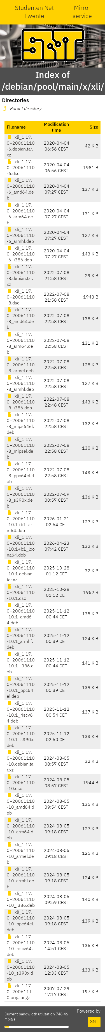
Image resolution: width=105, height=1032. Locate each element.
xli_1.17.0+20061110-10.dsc (21, 783)
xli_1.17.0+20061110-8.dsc (21, 297)
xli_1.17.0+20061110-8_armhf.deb (21, 384)
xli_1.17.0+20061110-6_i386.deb (21, 254)
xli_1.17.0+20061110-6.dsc (21, 168)
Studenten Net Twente (34, 12)
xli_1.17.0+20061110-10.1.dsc (21, 593)
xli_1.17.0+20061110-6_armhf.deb (21, 236)
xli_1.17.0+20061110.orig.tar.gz (19, 992)
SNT (94, 1022)
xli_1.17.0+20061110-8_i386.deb (21, 402)
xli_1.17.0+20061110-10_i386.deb (21, 900)
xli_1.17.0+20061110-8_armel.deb (21, 365)
